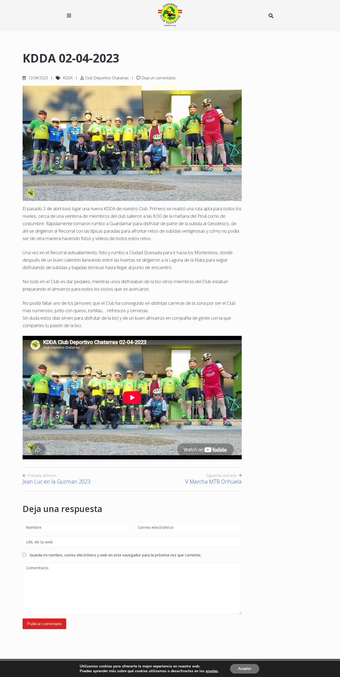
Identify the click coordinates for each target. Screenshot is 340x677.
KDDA (68, 77)
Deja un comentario (159, 77)
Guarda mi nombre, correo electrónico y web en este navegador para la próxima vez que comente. (115, 555)
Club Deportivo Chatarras (107, 77)
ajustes (212, 671)
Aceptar (244, 668)
